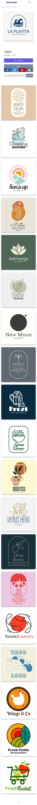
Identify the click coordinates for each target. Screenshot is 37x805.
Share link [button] (29, 75)
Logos (14, 55)
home (2, 7)
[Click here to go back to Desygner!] (11, 3)
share (18, 66)
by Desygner (7, 55)
